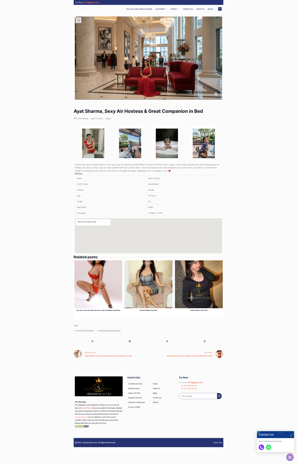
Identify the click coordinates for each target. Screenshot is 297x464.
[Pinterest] (167, 341)
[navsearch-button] (220, 9)
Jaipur (108, 118)
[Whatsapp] (268, 447)
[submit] (219, 396)
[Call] (261, 447)
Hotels (174, 9)
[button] (291, 434)
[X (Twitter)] (130, 341)
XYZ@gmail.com (91, 2)
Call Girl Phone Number (84, 331)
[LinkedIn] (204, 341)
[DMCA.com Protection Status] (82, 426)
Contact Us (188, 9)
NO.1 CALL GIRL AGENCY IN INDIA (139, 9)
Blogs (210, 9)
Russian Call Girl (190, 388)
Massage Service (190, 385)
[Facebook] (92, 341)
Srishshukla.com (81, 417)
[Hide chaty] (290, 457)
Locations (160, 9)
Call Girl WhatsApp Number (109, 331)
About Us (200, 9)
